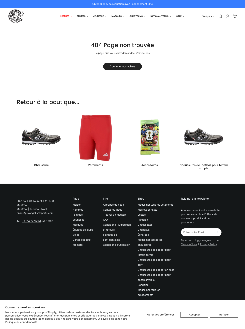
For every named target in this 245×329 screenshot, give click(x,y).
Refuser (224, 314)
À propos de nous (113, 204)
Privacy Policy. (208, 244)
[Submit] (217, 232)
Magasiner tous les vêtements (155, 204)
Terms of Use (189, 244)
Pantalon (143, 219)
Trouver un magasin (114, 214)
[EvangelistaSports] (16, 16)
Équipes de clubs (83, 229)
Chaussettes (145, 224)
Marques (78, 224)
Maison (77, 204)
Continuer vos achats (122, 66)
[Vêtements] (95, 136)
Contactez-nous (112, 209)
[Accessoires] (149, 136)
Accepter (194, 314)
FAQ (105, 219)
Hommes (78, 209)
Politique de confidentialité (21, 322)
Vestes (142, 214)
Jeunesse (78, 219)
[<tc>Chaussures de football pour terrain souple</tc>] (203, 136)
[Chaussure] (41, 136)
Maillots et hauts (147, 209)
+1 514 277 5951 (31, 221)
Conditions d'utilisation (116, 244)
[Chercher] (220, 16)
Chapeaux (144, 229)
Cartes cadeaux (82, 239)
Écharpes (143, 234)
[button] (235, 16)
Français (207, 16)
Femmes (78, 214)
